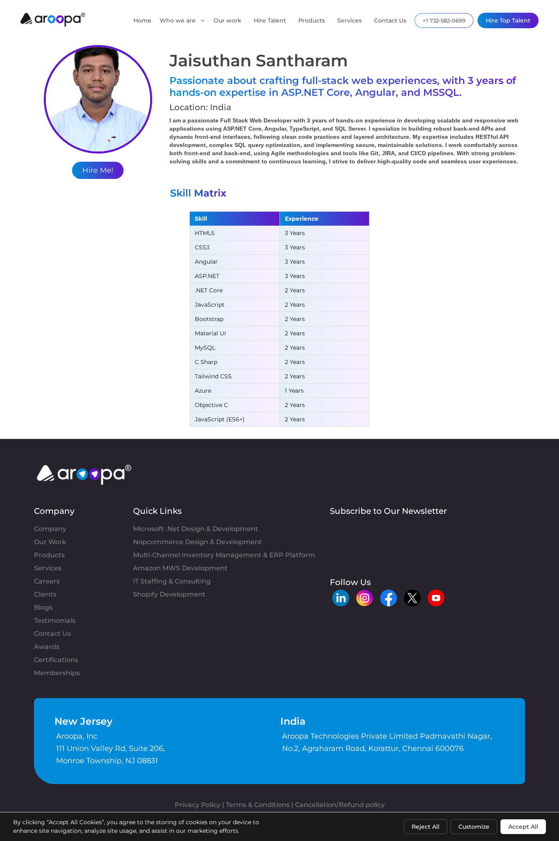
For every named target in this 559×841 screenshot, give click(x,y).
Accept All (523, 826)
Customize (473, 826)
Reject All (426, 826)
